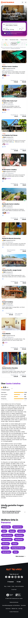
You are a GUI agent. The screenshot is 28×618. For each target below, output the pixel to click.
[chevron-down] (12, 388)
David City (21, 531)
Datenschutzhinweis (14, 602)
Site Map (20, 608)
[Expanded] (2, 39)
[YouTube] (16, 577)
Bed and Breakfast (19, 586)
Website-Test (14, 608)
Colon (4, 531)
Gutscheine (23, 605)
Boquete (12, 531)
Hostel (4, 64)
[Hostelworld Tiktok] (22, 577)
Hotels (13, 586)
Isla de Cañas (6, 552)
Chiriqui (15, 543)
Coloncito (5, 548)
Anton (15, 552)
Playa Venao (19, 535)
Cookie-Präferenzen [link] (14, 611)
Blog (5, 586)
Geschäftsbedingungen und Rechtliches (11, 605)
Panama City (6, 527)
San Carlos (5, 543)
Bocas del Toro (18, 527)
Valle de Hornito (7, 539)
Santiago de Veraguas (18, 548)
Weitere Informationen (15, 48)
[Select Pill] (22, 2)
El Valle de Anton (7, 535)
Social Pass (13, 589)
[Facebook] (6, 577)
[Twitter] (9, 577)
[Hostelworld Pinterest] (19, 577)
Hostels (9, 586)
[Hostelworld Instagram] (12, 577)
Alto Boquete (18, 539)
